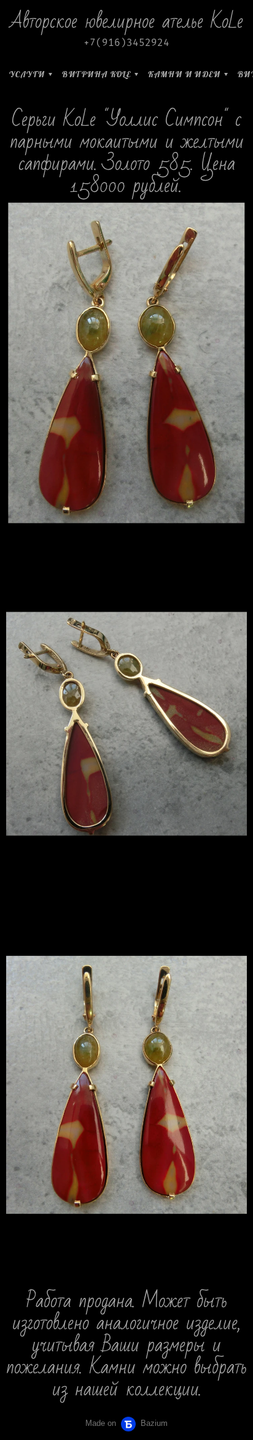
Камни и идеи (184, 74)
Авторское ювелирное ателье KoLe (126, 21)
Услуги (27, 74)
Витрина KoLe (96, 74)
